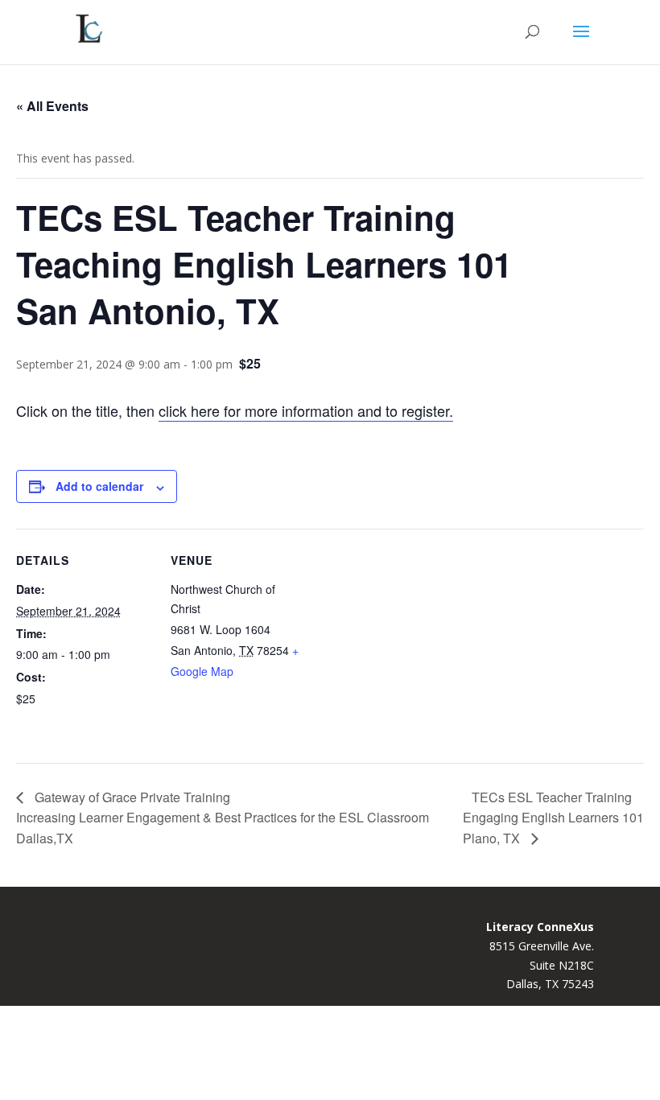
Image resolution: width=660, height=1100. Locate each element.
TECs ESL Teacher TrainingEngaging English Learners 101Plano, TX (553, 817)
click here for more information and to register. (306, 410)
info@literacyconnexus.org (135, 1065)
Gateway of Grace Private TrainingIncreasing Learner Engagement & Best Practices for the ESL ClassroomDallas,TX (222, 817)
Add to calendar (99, 486)
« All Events (52, 106)
